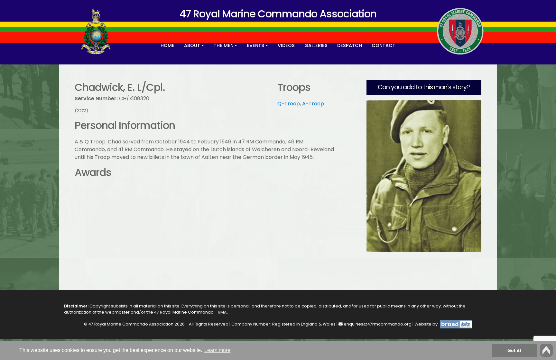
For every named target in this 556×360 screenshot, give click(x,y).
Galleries (316, 45)
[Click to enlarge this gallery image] (423, 176)
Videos (286, 45)
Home (167, 45)
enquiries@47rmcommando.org (378, 324)
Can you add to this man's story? (424, 87)
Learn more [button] (217, 350)
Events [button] (255, 45)
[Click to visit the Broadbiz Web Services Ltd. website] (455, 324)
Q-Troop (288, 103)
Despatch (349, 45)
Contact (383, 45)
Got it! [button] (514, 350)
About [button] (192, 45)
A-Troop (313, 103)
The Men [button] (224, 45)
